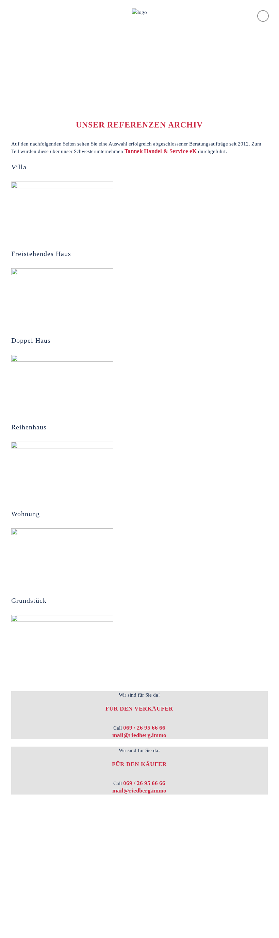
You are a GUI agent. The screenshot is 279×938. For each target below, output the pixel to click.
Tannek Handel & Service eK (161, 151)
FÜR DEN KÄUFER (139, 764)
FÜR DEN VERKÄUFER (139, 708)
